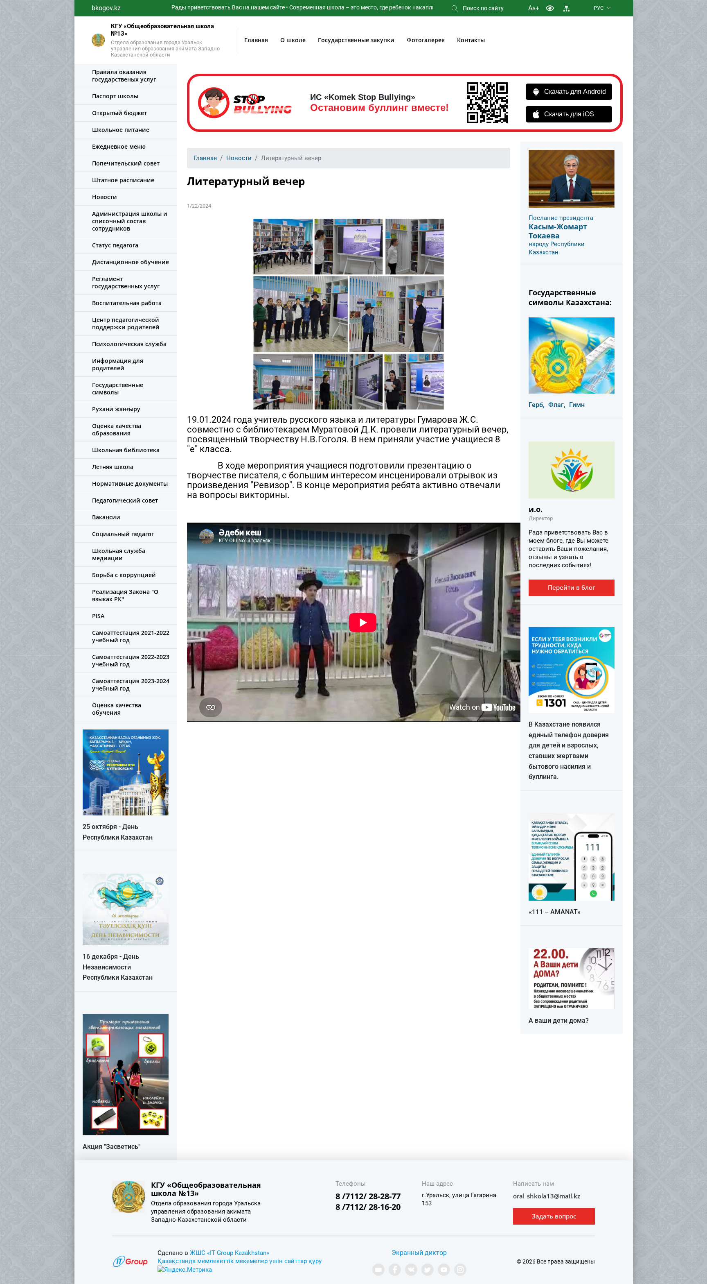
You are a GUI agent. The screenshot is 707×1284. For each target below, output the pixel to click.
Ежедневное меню (119, 146)
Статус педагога (115, 245)
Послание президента (561, 218)
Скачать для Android (575, 91)
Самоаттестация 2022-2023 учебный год (130, 660)
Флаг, (556, 405)
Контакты (471, 40)
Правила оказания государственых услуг (124, 75)
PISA (98, 616)
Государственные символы (117, 388)
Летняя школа (112, 467)
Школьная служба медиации (118, 554)
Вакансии (106, 517)
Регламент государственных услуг (126, 282)
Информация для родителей (117, 364)
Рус (598, 8)
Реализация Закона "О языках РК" (125, 595)
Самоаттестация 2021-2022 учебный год (130, 636)
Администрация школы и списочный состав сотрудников (129, 221)
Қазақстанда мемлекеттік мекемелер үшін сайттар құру (240, 1261)
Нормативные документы (130, 483)
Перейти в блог (571, 587)
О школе (293, 40)
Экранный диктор (419, 1253)
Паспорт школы (115, 96)
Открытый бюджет (119, 113)
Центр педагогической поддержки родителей (126, 323)
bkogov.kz (106, 8)
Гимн (577, 405)
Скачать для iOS (569, 114)
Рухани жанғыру (116, 409)
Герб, (537, 405)
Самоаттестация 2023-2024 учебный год (130, 684)
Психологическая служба (129, 344)
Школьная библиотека (126, 450)
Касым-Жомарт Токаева (558, 231)
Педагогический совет (125, 500)
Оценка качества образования (116, 429)
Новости (104, 197)
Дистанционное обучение (130, 262)
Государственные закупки (356, 40)
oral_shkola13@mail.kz (546, 1196)
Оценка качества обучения (116, 708)
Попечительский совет (126, 163)
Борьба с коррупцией (124, 575)
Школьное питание (120, 130)
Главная (256, 40)
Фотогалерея (426, 40)
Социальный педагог (123, 534)
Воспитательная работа (127, 303)
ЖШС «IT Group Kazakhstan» (229, 1253)
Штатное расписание (123, 180)
